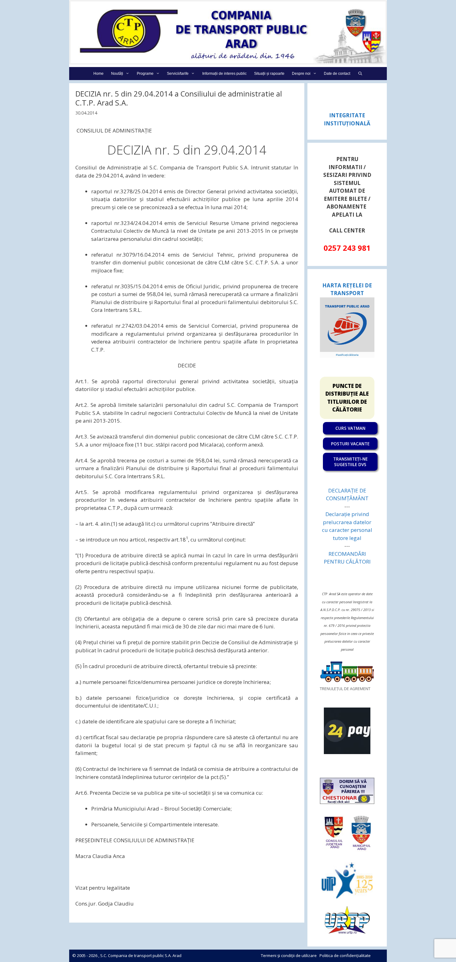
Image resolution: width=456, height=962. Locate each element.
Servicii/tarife (178, 73)
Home (98, 73)
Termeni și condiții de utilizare (289, 955)
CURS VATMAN (350, 428)
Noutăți (117, 73)
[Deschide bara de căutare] (360, 73)
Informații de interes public (224, 73)
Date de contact (337, 73)
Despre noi (301, 73)
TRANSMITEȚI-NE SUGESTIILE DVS (350, 461)
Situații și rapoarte (269, 73)
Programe (145, 73)
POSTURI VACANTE (350, 444)
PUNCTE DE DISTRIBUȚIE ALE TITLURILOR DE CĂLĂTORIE (347, 397)
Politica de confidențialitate (345, 955)
